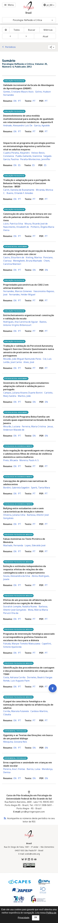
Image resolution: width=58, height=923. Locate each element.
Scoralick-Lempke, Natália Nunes (20, 606)
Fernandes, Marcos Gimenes (17, 291)
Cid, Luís (47, 358)
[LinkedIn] (29, 859)
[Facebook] (32, 859)
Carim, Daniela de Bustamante (18, 189)
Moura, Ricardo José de (36, 223)
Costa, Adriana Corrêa (14, 677)
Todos (16, 29)
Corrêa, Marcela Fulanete (16, 711)
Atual (45, 36)
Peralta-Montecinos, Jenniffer (35, 159)
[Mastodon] (26, 859)
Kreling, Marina (34, 257)
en (14, 100)
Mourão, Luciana (11, 426)
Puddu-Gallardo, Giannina (29, 156)
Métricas (48, 29)
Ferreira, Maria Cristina (34, 426)
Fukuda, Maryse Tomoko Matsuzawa (21, 643)
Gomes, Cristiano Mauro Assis (18, 91)
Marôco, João (24, 395)
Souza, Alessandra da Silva (16, 575)
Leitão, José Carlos (12, 362)
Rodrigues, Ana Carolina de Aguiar (20, 321)
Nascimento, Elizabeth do (16, 226)
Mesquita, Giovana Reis (15, 741)
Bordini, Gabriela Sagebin (16, 487)
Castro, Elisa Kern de (13, 257)
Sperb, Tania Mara (40, 487)
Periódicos (8, 46)
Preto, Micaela (10, 460)
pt (19, 100)
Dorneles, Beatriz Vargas (39, 677)
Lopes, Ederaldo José (35, 545)
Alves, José (28, 362)
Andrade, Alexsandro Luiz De (17, 125)
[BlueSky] (23, 859)
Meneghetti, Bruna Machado (27, 260)
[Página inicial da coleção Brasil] (29, 838)
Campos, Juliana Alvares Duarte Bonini (23, 392)
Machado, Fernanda (13, 545)
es (19, 165)
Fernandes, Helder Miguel (22, 294)
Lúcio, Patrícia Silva (13, 223)
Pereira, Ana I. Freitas (14, 769)
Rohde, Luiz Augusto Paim (16, 680)
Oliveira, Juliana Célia (14, 514)
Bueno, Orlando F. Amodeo (20, 193)
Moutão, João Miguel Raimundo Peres (22, 358)
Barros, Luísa (33, 769)
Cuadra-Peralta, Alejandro (16, 152)
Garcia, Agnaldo (42, 125)
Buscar (31, 29)
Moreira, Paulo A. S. (29, 460)
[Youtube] (35, 859)
